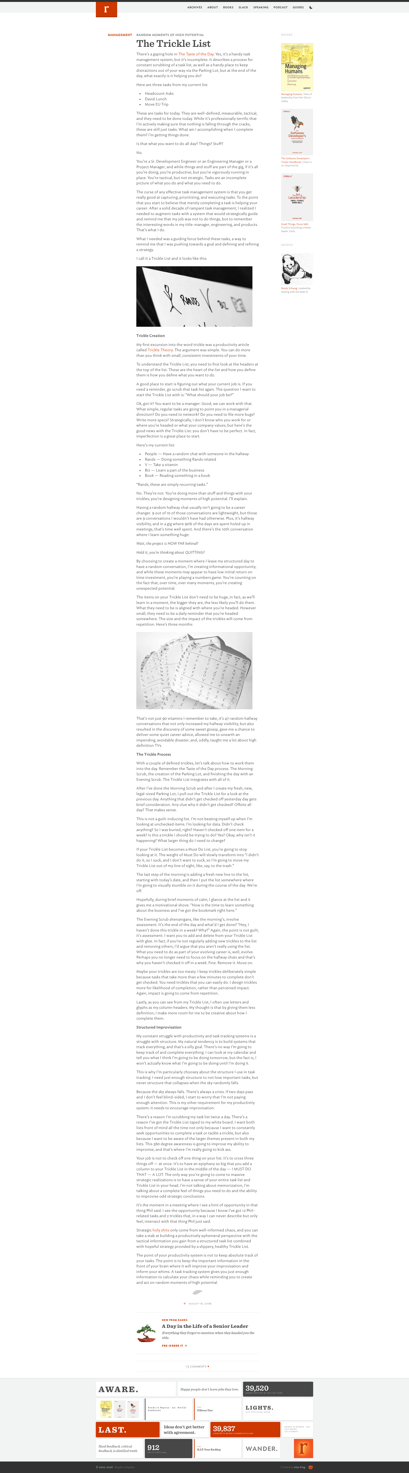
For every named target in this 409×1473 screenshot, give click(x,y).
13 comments (196, 1366)
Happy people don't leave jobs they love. (209, 1389)
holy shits (161, 1230)
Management (120, 35)
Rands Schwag (289, 288)
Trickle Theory (160, 350)
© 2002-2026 (104, 1467)
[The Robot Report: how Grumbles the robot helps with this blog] (310, 1467)
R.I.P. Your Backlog (208, 1449)
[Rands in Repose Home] (106, 9)
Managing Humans (291, 94)
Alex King (299, 1467)
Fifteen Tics (205, 1410)
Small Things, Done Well (294, 224)
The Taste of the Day (196, 54)
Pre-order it (174, 1345)
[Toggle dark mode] (311, 7)
